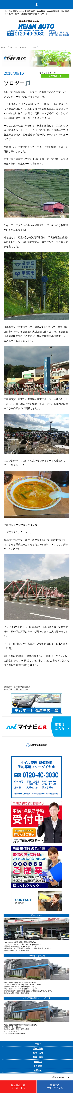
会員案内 (38, 1061)
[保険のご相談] (36, 847)
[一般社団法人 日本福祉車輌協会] (36, 738)
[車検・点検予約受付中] (36, 802)
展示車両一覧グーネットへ (18, 1086)
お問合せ (38, 1070)
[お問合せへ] (36, 892)
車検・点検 (38, 1053)
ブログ (9, 47)
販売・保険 (38, 1048)
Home (2, 47)
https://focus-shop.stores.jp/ (14, 1033)
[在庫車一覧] (36, 694)
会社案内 (38, 1066)
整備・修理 (38, 1057)
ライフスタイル (20, 47)
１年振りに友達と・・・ (25, 687)
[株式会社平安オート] (36, 21)
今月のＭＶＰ (20, 689)
